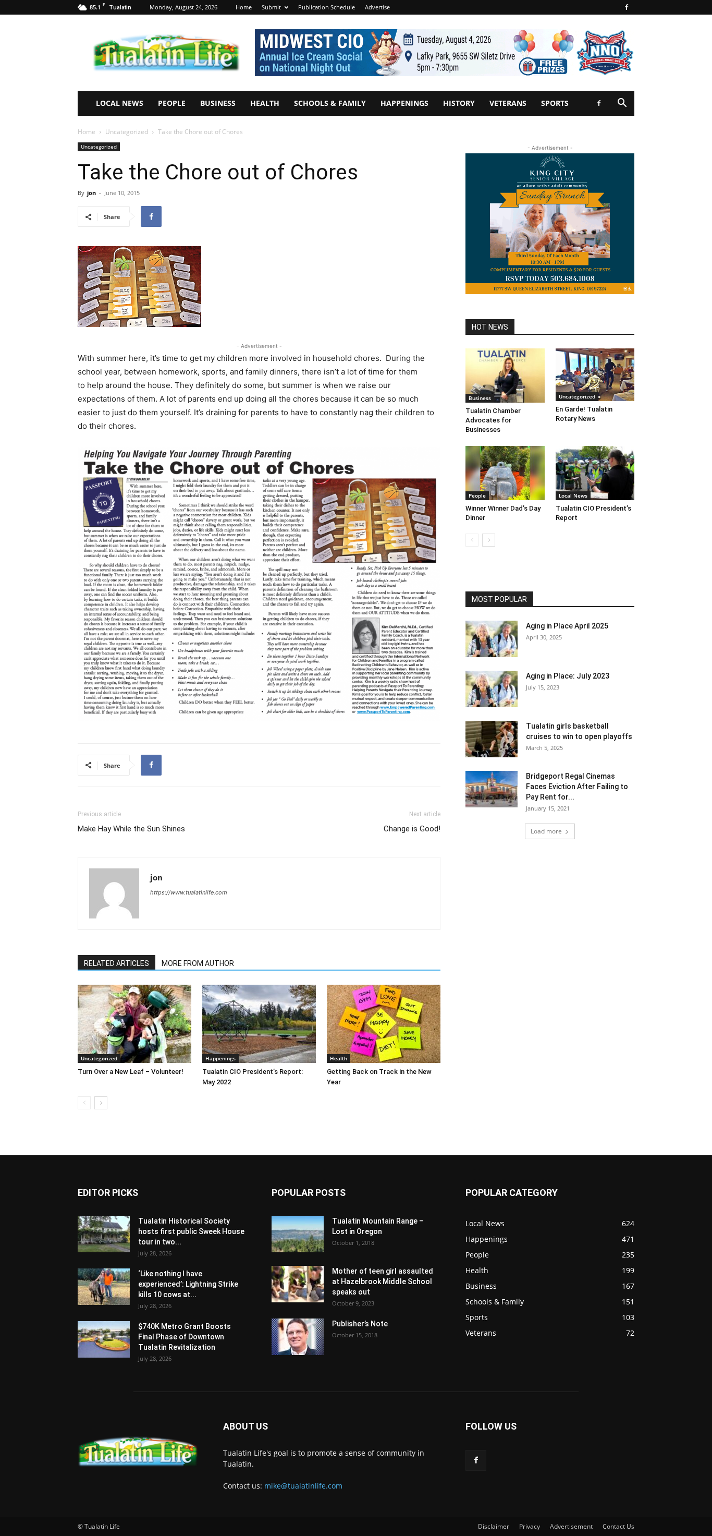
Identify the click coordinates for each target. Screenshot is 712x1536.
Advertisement (571, 1526)
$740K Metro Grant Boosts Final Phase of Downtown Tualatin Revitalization (184, 1336)
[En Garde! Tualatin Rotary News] (595, 374)
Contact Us (618, 1526)
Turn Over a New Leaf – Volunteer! (130, 1071)
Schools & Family (330, 103)
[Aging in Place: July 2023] (491, 689)
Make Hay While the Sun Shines (131, 828)
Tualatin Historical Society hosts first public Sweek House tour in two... (191, 1231)
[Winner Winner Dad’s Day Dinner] (505, 473)
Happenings (404, 103)
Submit (271, 7)
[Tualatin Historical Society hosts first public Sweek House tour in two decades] (104, 1234)
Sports (555, 103)
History (459, 103)
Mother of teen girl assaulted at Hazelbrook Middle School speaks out (382, 1281)
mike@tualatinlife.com (303, 1486)
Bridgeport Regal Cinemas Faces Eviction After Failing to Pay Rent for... (577, 786)
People (172, 103)
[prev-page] (84, 1102)
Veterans (507, 103)
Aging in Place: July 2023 (567, 676)
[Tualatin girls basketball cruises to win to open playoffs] (491, 739)
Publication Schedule (326, 7)
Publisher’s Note (360, 1324)
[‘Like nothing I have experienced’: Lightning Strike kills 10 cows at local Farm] (104, 1286)
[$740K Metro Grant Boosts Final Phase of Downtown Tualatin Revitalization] (104, 1339)
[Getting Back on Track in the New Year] (383, 1024)
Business (218, 103)
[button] (621, 104)
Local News (119, 103)
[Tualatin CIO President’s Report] (595, 473)
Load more (546, 831)
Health (264, 103)
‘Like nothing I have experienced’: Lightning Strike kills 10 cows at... (188, 1284)
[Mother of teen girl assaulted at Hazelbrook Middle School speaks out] (298, 1284)
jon (91, 193)
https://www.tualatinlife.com (188, 892)
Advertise (377, 7)
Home (244, 7)
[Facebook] (626, 7)
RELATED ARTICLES (116, 963)
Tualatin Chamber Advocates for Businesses (493, 420)
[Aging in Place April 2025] (491, 639)
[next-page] (100, 1102)
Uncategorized (126, 131)
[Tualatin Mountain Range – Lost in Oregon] (298, 1234)
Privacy (529, 1526)
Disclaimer (493, 1526)
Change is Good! (412, 828)
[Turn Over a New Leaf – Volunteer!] (134, 1024)
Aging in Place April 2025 (567, 626)
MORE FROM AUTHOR (198, 963)
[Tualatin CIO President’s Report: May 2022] (259, 1024)
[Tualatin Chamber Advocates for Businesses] (505, 375)
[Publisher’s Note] (298, 1337)
